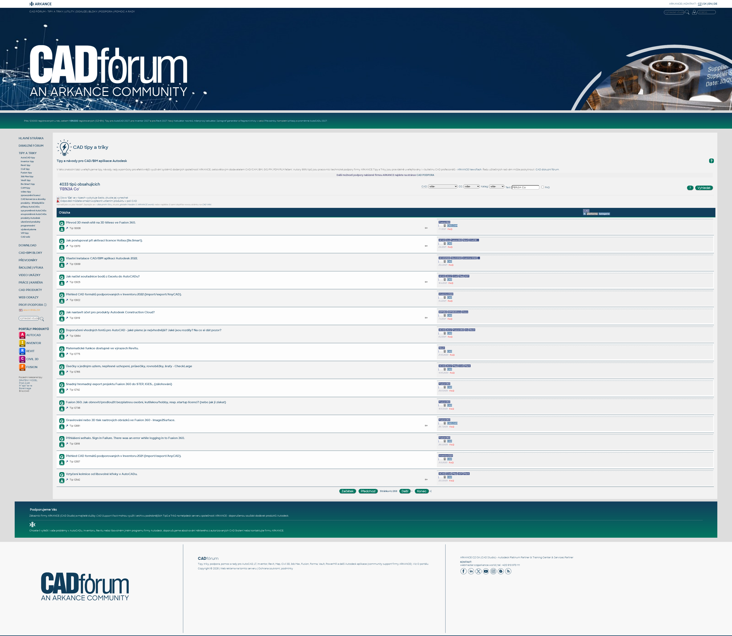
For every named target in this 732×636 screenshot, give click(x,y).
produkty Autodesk (30, 218)
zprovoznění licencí (30, 195)
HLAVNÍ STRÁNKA (31, 138)
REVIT (30, 351)
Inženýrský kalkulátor (205, 120)
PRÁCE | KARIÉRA (31, 282)
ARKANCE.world (145, 204)
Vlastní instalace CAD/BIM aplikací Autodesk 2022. (102, 258)
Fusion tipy (26, 172)
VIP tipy (24, 233)
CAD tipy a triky (90, 147)
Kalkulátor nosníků (183, 120)
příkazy (292, 120)
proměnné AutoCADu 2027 (312, 120)
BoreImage (25, 388)
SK (705, 3)
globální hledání (127, 204)
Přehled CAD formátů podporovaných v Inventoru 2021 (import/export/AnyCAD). (123, 456)
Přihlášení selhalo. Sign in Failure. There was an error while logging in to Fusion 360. (125, 438)
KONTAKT (690, 3)
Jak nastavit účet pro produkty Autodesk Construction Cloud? (110, 312)
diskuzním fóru (104, 204)
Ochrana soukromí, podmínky (275, 568)
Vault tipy (25, 180)
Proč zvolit (24, 383)
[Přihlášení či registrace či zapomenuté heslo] (694, 14)
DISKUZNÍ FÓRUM (31, 145)
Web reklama (228, 568)
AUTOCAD (33, 335)
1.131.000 (73, 120)
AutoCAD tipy (28, 157)
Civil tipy (25, 169)
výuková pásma (28, 229)
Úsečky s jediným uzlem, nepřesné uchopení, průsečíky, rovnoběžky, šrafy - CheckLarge (129, 366)
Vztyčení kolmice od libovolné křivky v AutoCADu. (101, 474)
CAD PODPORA (425, 175)
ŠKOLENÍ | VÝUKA (31, 267)
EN (710, 3)
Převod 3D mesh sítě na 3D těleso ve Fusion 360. (101, 222)
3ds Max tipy (27, 176)
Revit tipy (25, 165)
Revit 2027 (161, 120)
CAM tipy (25, 188)
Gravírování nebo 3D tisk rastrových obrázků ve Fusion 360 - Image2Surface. (120, 420)
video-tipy (26, 191)
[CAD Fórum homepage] (109, 97)
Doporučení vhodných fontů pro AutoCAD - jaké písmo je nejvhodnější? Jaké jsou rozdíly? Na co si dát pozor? (143, 330)
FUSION (31, 367)
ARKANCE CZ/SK (470, 557)
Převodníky (270, 120)
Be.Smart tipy (28, 184)
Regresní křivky (248, 120)
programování (28, 225)
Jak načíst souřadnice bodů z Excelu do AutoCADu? (103, 276)
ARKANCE (675, 3)
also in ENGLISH (31, 310)
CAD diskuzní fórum (547, 169)
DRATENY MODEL (28, 380)
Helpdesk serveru (190, 515)
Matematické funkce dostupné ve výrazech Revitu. (102, 348)
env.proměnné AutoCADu (34, 214)
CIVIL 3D (32, 359)
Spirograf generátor (227, 120)
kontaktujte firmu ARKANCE (267, 530)
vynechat (122, 197)
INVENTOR (33, 343)
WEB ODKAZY (29, 297)
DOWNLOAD (27, 245)
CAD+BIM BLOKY (30, 253)
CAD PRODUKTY (30, 290)
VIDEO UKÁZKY (29, 275)
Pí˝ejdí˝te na (25, 385)
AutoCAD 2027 (122, 120)
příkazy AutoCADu (30, 206)
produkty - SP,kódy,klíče (32, 203)
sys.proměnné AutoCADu (33, 210)
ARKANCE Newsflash (469, 169)
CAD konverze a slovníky (33, 199)
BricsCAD (24, 391)
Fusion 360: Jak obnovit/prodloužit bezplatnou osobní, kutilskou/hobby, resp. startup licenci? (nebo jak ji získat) (146, 402)
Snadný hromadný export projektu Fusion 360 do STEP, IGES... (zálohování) (119, 384)
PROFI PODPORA (31, 305)
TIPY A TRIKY (28, 153)
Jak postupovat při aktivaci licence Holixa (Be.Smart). (104, 240)
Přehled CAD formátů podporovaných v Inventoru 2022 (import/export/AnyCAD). (123, 294)
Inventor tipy (27, 161)
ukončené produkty (30, 221)
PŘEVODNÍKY (28, 260)
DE (715, 3)
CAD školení (236, 530)
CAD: (424, 186)
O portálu (422, 564)
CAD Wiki (206, 204)
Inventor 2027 (142, 120)
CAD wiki (25, 236)
